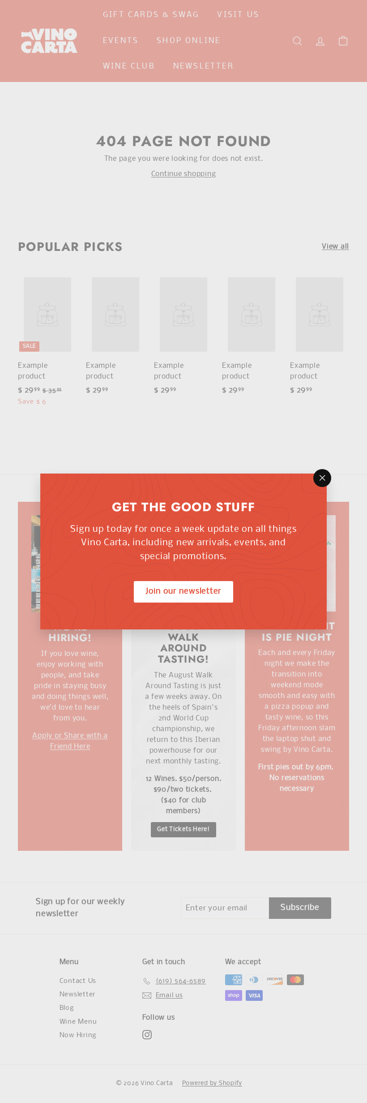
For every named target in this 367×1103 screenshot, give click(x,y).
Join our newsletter (183, 591)
